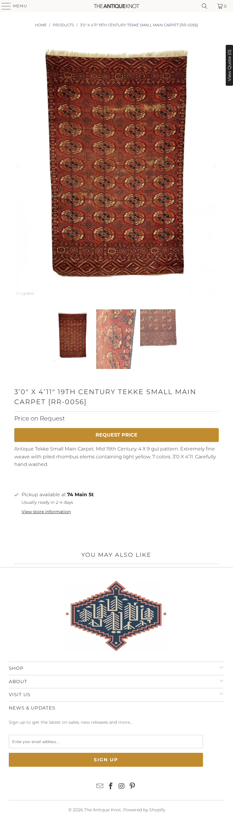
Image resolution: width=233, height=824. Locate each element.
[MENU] (3, 6)
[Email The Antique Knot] (100, 786)
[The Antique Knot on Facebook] (110, 786)
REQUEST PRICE (116, 435)
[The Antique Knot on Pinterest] (132, 786)
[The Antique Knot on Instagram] (121, 786)
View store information (46, 511)
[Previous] (19, 167)
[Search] (204, 6)
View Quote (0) (229, 65)
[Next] (214, 167)
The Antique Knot (102, 809)
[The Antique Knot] (116, 6)
